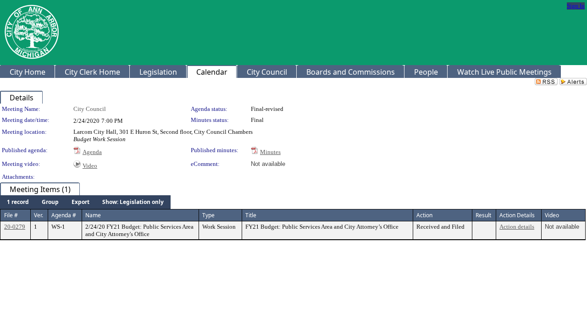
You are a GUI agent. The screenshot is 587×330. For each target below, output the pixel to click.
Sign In (576, 5)
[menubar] (85, 202)
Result (483, 215)
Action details (516, 226)
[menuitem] (17, 202)
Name (93, 215)
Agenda (92, 151)
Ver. (38, 215)
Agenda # (63, 215)
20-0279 (14, 226)
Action (424, 215)
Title (250, 215)
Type (208, 215)
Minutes (270, 151)
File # (11, 215)
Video (90, 165)
